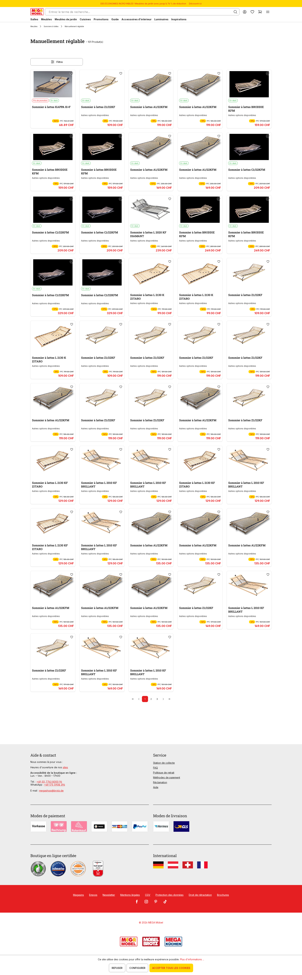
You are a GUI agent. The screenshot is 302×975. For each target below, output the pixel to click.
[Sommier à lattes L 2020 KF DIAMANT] (151, 210)
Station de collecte (164, 762)
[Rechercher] (235, 12)
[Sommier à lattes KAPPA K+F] (53, 84)
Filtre (59, 61)
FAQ (155, 767)
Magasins (78, 894)
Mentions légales (130, 894)
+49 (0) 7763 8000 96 (49, 781)
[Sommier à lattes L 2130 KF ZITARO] (53, 460)
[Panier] (260, 11)
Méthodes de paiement (166, 777)
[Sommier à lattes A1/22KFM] (151, 84)
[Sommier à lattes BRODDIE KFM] (249, 84)
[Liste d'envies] (252, 11)
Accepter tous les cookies (171, 967)
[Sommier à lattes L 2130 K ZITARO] (151, 272)
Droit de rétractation (200, 894)
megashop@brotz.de (51, 790)
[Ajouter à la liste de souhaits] (72, 73)
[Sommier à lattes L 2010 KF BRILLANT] (102, 460)
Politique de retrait (163, 772)
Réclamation (160, 782)
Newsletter (109, 894)
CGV (147, 894)
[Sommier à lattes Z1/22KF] (102, 84)
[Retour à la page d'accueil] (37, 11)
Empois (93, 894)
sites (65, 767)
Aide (155, 787)
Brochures (223, 894)
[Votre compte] (245, 11)
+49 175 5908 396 (54, 784)
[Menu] (268, 11)
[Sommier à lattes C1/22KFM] (249, 147)
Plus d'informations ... (192, 959)
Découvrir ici (195, 3)
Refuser (117, 967)
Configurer (137, 967)
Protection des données (170, 894)
